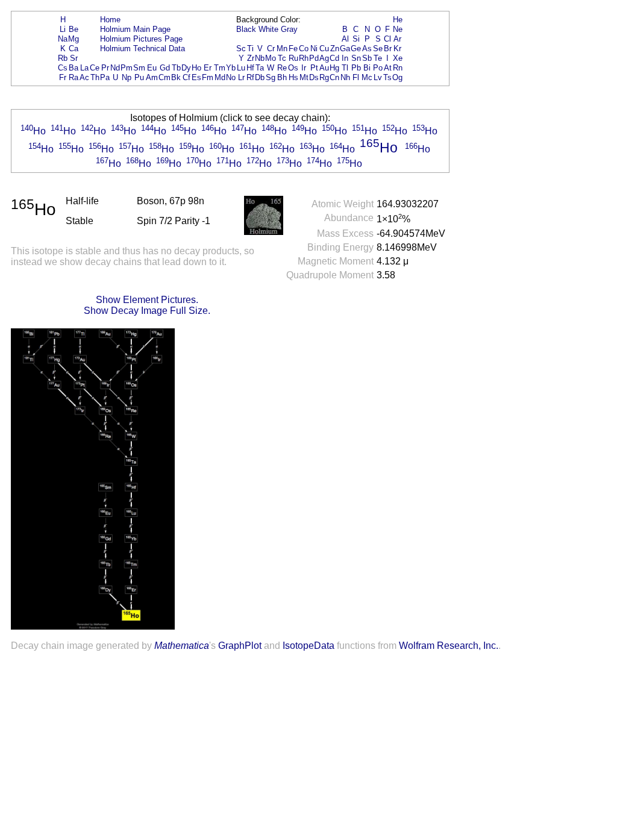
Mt (303, 77)
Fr (62, 77)
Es (196, 77)
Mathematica (181, 645)
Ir (303, 67)
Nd (115, 67)
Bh (282, 77)
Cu (324, 48)
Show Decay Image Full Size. (147, 310)
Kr (397, 48)
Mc (367, 77)
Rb (62, 58)
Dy (186, 67)
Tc (282, 58)
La (84, 67)
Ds (314, 77)
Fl (355, 77)
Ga (345, 48)
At (388, 67)
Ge (356, 48)
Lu (241, 67)
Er (207, 67)
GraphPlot (240, 645)
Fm (207, 77)
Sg (270, 77)
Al (345, 38)
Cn (334, 77)
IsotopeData (308, 645)
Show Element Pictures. (147, 300)
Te (378, 58)
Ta (259, 67)
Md (220, 77)
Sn (356, 58)
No (231, 77)
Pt (314, 67)
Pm (127, 67)
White (268, 29)
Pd (314, 58)
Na (62, 38)
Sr (74, 58)
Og (397, 77)
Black (246, 29)
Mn (282, 48)
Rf (250, 77)
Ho (196, 67)
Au (324, 67)
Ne (397, 29)
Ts (387, 77)
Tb (176, 67)
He (397, 19)
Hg (334, 67)
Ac (84, 77)
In (345, 58)
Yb (231, 67)
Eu (152, 67)
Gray (289, 29)
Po (378, 67)
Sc (241, 48)
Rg (324, 77)
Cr (271, 48)
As (367, 48)
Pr (105, 67)
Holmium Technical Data (142, 48)
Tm (219, 67)
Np (126, 77)
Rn (397, 67)
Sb (367, 58)
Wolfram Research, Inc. (448, 645)
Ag (324, 58)
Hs (293, 77)
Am (152, 77)
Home (110, 19)
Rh (303, 58)
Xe (397, 58)
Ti (250, 48)
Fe (293, 48)
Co (303, 48)
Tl (345, 67)
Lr (241, 77)
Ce (94, 67)
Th (94, 77)
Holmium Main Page (135, 29)
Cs (62, 67)
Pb (356, 67)
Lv (378, 77)
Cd (334, 58)
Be (73, 29)
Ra (73, 77)
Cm (164, 77)
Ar (397, 38)
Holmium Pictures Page (141, 38)
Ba (73, 67)
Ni (314, 48)
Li (63, 29)
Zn (334, 48)
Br (388, 48)
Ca (73, 48)
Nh (345, 77)
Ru (293, 58)
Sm (139, 67)
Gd (165, 67)
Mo (270, 58)
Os (293, 67)
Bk (176, 77)
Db (260, 77)
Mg (73, 38)
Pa (105, 77)
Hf (250, 67)
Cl (387, 38)
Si (356, 38)
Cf (186, 77)
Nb (260, 58)
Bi (367, 67)
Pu (139, 77)
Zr (250, 58)
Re (282, 67)
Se (378, 48)
